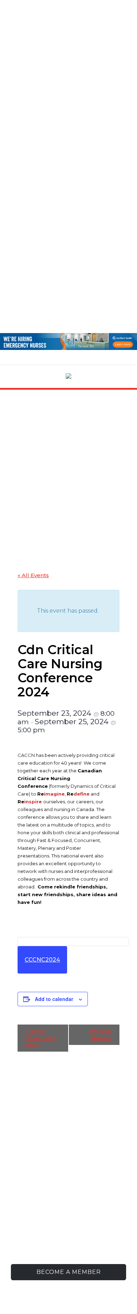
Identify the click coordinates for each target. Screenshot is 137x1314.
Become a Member (69, 1272)
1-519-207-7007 (79, 1221)
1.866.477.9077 (82, 1232)
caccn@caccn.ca (77, 1243)
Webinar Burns (100, 1034)
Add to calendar (54, 998)
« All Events (33, 575)
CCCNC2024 (42, 959)
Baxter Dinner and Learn (40, 1038)
